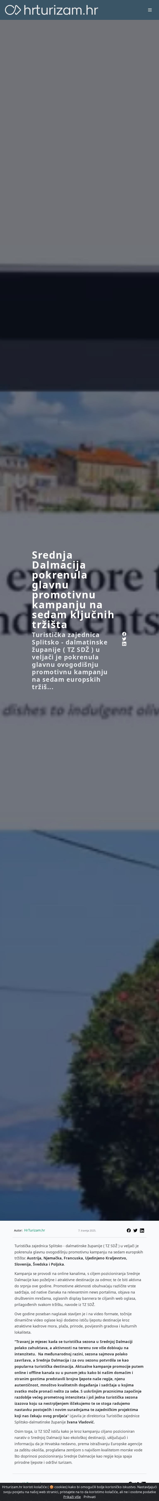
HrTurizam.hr (34, 1230)
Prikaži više (72, 1497)
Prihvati (90, 1497)
